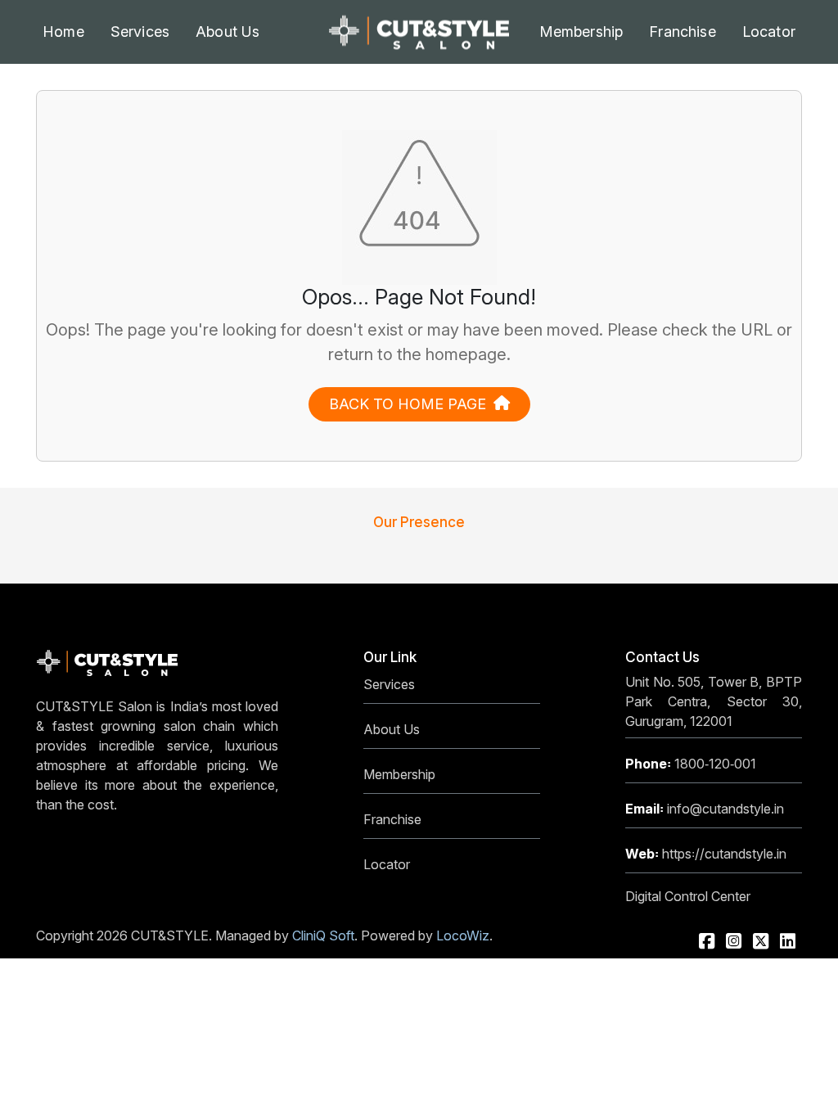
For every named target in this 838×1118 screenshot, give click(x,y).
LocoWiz (462, 935)
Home (63, 31)
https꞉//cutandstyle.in (705, 853)
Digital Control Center (687, 896)
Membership (581, 31)
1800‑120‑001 (690, 763)
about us (227, 31)
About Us (391, 729)
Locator (768, 31)
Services (139, 31)
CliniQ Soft (323, 935)
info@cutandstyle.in (704, 808)
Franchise (392, 819)
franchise (682, 31)
